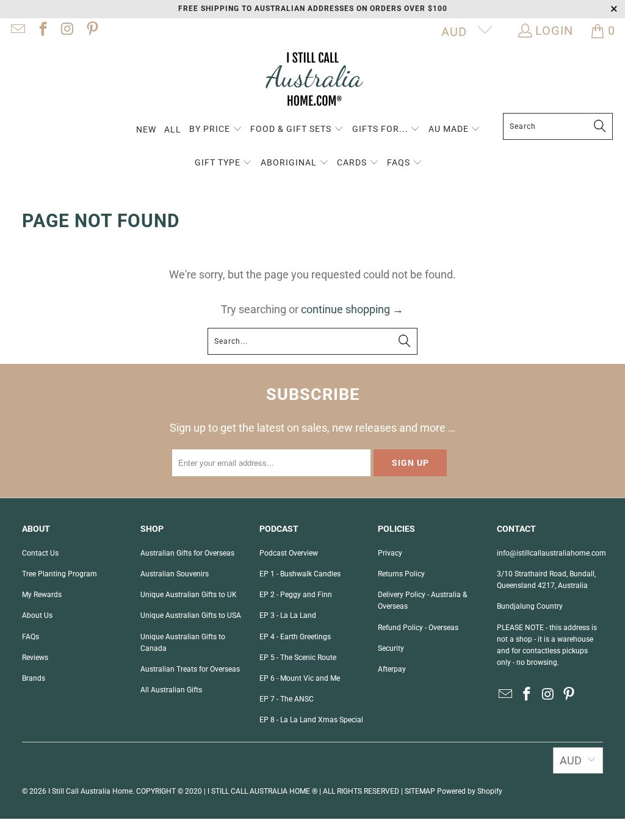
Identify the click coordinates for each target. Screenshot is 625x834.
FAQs (30, 637)
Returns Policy (401, 574)
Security (391, 648)
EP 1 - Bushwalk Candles (300, 574)
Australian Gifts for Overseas (187, 553)
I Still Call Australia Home (90, 791)
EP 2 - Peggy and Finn (295, 594)
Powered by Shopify (469, 791)
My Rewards (42, 594)
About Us (37, 615)
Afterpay (392, 669)
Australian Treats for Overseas (190, 669)
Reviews (35, 657)
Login (554, 30)
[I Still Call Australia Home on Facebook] (41, 30)
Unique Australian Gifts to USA (190, 615)
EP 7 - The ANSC (286, 699)
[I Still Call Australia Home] (312, 81)
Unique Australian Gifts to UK (188, 594)
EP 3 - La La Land (287, 615)
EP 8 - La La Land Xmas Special (311, 720)
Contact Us (40, 553)
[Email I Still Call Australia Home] (17, 30)
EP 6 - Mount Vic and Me (299, 678)
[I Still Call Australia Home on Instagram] (66, 30)
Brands (33, 678)
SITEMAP (420, 791)
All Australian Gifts (171, 690)
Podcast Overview (288, 553)
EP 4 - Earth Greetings (295, 637)
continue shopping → (352, 309)
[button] (215, 130)
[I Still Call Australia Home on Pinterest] (91, 30)
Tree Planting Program (59, 574)
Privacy (390, 553)
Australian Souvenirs (174, 574)
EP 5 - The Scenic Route (297, 657)
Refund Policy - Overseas (418, 627)
